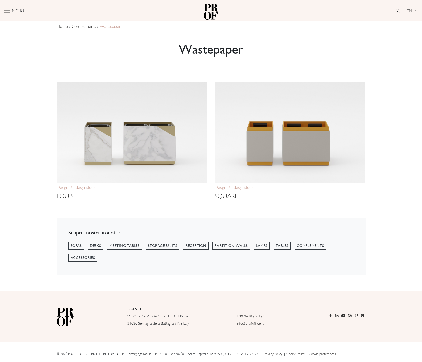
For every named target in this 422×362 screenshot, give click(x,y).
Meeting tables (124, 245)
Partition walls (231, 245)
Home (62, 26)
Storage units (162, 245)
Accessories (83, 257)
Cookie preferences (322, 354)
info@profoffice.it (250, 323)
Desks (95, 245)
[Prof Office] (211, 10)
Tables (282, 245)
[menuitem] (411, 10)
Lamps (261, 245)
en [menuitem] (409, 10)
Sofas (76, 245)
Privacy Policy (273, 354)
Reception (195, 245)
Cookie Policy (295, 354)
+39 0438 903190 (250, 316)
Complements (84, 26)
